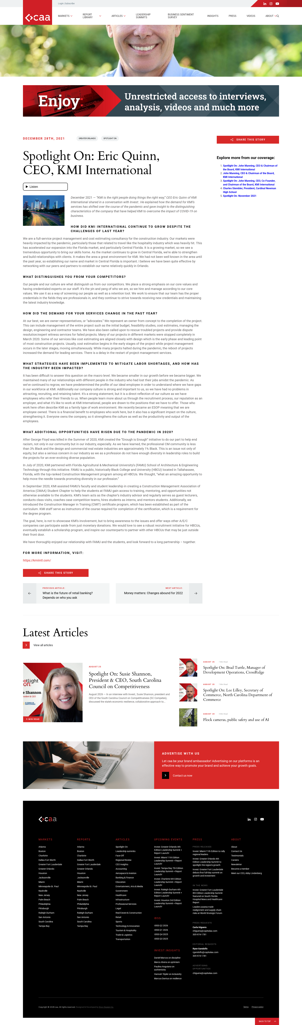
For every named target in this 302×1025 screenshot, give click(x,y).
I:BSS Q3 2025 (161, 938)
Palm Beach (44, 899)
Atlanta (42, 847)
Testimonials (237, 855)
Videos (251, 15)
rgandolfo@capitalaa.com (205, 952)
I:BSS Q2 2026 (161, 925)
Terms (246, 1007)
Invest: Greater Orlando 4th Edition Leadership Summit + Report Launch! (168, 850)
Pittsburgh (44, 908)
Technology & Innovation (128, 926)
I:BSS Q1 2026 (161, 930)
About (270, 15)
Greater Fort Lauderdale (50, 864)
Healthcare (121, 895)
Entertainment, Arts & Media (129, 886)
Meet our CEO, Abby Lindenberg (246, 873)
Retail (118, 917)
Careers (235, 860)
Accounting (121, 869)
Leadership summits (143, 16)
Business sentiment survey (181, 16)
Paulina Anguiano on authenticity (164, 968)
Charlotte (43, 855)
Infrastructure (122, 899)
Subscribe (70, 3)
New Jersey (44, 895)
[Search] (278, 16)
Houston (43, 873)
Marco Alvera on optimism (167, 962)
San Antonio (44, 917)
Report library (88, 16)
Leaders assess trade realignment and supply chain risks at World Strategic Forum (207, 910)
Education (121, 882)
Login (61, 3)
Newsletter (236, 864)
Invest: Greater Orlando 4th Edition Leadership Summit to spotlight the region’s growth (207, 861)
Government (122, 891)
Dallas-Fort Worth (47, 860)
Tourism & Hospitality (126, 930)
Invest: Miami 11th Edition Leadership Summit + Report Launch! (168, 860)
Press (232, 15)
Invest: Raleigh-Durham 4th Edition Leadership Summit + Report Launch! (168, 892)
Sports (119, 921)
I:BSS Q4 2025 (161, 934)
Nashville (43, 891)
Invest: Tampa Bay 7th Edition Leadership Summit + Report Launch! (168, 871)
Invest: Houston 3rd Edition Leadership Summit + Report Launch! (168, 903)
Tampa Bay (44, 926)
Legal (118, 908)
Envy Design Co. (106, 1007)
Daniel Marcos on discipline (167, 957)
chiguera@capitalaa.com (205, 931)
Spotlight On (110, 138)
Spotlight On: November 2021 (239, 195)
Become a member (240, 869)
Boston (42, 851)
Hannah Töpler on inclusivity (168, 974)
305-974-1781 (200, 934)
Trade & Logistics (124, 935)
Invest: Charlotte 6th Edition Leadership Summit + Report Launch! (168, 882)
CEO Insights (122, 864)
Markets (64, 15)
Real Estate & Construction (129, 913)
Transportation (123, 939)
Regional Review (123, 860)
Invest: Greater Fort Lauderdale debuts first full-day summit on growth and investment (208, 872)
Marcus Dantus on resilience (168, 978)
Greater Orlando (87, 138)
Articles (117, 15)
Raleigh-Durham (46, 913)
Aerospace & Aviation (126, 873)
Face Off (120, 855)
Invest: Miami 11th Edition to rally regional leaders (209, 853)
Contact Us (236, 851)
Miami (42, 882)
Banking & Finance (125, 877)
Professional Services (126, 904)
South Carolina (46, 921)
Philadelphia (44, 904)
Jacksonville (44, 877)
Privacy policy (257, 1007)
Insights (212, 15)
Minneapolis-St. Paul (49, 886)
